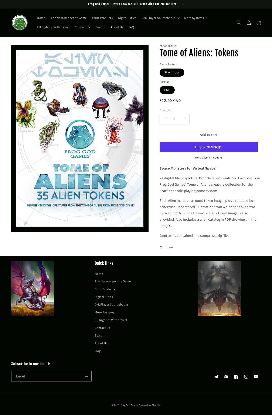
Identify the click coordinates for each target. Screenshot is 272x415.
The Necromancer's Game (113, 281)
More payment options (208, 157)
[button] (160, 18)
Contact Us (102, 328)
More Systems (105, 312)
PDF (167, 90)
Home (99, 274)
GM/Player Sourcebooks (112, 304)
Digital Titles (104, 297)
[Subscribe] (86, 376)
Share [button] (169, 247)
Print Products (105, 289)
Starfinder (172, 72)
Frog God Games (129, 405)
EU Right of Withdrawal (111, 320)
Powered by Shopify (149, 405)
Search (100, 335)
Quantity (165, 110)
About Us (101, 343)
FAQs (98, 351)
